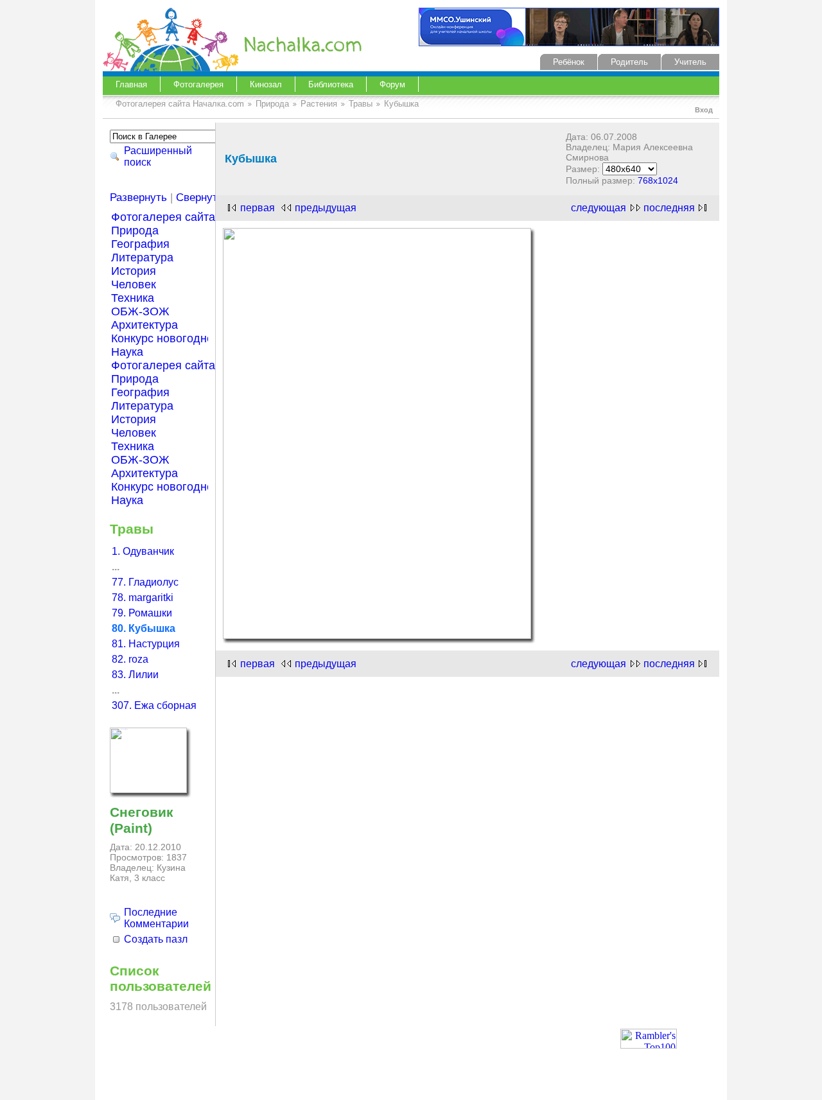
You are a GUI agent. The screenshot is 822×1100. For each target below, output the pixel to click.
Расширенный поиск (158, 156)
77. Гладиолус (145, 582)
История (133, 271)
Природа (272, 104)
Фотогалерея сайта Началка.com (180, 104)
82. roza (130, 659)
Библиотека (330, 84)
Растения (319, 104)
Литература (142, 257)
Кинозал (266, 84)
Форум (392, 84)
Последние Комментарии (156, 918)
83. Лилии (135, 674)
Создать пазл (156, 939)
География (140, 244)
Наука (127, 351)
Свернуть (199, 197)
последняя (669, 207)
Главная (131, 84)
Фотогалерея (198, 84)
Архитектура (144, 325)
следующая (598, 207)
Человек (133, 284)
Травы (360, 104)
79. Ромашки (142, 612)
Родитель (629, 62)
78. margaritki (142, 597)
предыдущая (325, 207)
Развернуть (138, 197)
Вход (704, 110)
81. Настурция (146, 643)
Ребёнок (568, 62)
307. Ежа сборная (154, 705)
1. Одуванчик (143, 551)
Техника (132, 298)
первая (257, 207)
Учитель (690, 62)
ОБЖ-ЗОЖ (140, 311)
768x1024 (658, 180)
